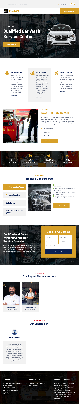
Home (34, 11)
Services (47, 11)
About (40, 11)
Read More (14, 95)
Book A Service (69, 11)
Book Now (58, 251)
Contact (55, 11)
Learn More (10, 47)
